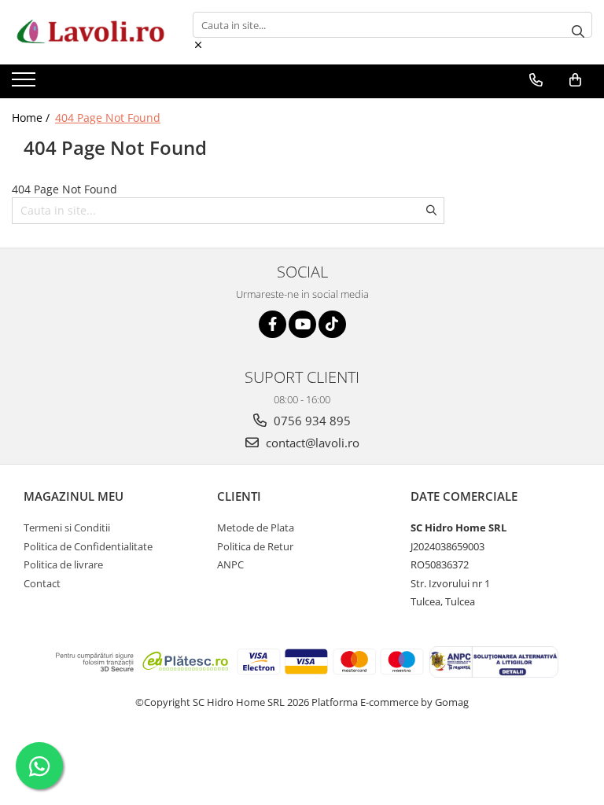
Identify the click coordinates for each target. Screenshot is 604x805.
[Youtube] (302, 324)
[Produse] (25, 84)
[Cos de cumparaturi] (575, 80)
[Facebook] (272, 324)
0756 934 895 (311, 420)
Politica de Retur (255, 546)
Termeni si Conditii (67, 527)
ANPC (230, 564)
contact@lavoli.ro (311, 442)
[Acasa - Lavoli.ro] (90, 32)
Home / (32, 117)
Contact (42, 583)
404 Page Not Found (107, 117)
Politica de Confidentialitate (88, 546)
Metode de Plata (255, 527)
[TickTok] (332, 324)
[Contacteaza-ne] (536, 80)
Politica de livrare (63, 564)
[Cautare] (578, 32)
